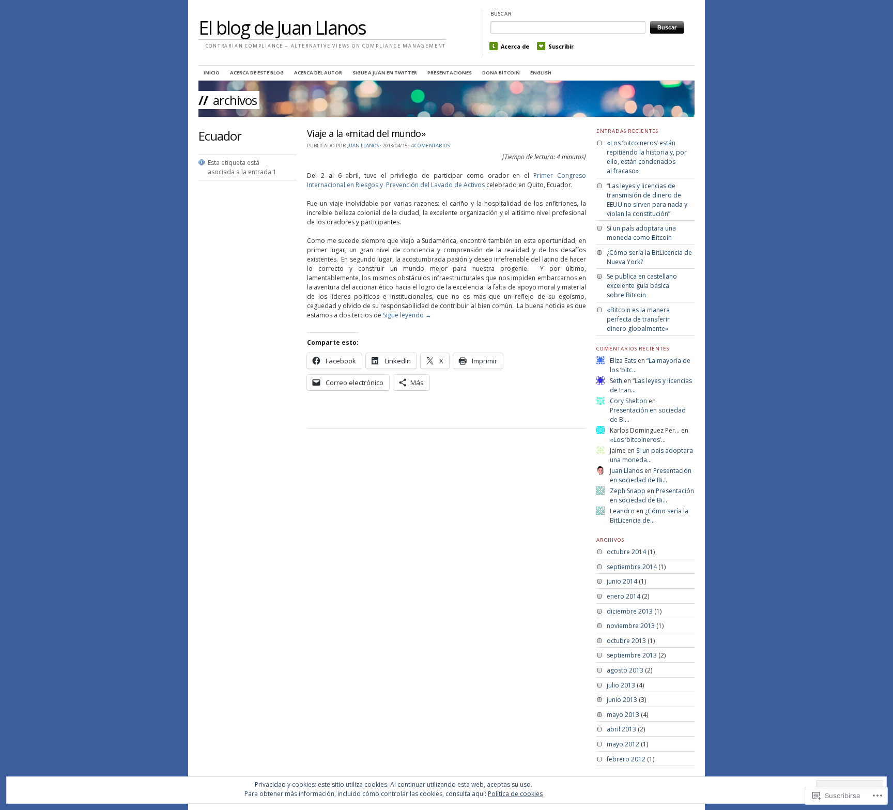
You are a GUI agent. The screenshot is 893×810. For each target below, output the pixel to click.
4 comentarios (430, 145)
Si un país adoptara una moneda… (651, 455)
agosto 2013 (625, 670)
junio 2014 (622, 581)
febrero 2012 (626, 759)
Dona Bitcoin (501, 72)
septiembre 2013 (632, 655)
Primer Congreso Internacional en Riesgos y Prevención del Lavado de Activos (446, 180)
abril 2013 (621, 729)
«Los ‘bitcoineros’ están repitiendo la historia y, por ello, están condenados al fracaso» (647, 157)
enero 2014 (623, 596)
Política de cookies (515, 793)
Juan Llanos (363, 145)
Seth (616, 380)
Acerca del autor (318, 72)
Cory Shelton (628, 400)
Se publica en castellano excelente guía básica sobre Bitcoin (642, 285)
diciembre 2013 (630, 611)
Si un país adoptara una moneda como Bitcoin (641, 233)
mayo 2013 (623, 714)
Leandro (622, 511)
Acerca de (515, 46)
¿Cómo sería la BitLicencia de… (649, 516)
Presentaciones (449, 72)
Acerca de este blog (257, 72)
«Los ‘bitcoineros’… (638, 439)
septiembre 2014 (632, 566)
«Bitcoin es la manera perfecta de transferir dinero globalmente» (638, 319)
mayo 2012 (623, 744)
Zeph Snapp (627, 490)
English (540, 72)
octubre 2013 (626, 640)
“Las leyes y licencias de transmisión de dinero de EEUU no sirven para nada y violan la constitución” (647, 199)
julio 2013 (621, 685)
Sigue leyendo (407, 315)
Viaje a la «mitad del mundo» (366, 133)
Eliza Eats (623, 360)
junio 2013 (622, 699)
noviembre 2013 (631, 625)
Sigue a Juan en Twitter (384, 72)
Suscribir (561, 46)
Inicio (212, 72)
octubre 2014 (626, 551)
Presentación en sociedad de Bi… (650, 475)
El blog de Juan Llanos (282, 27)
